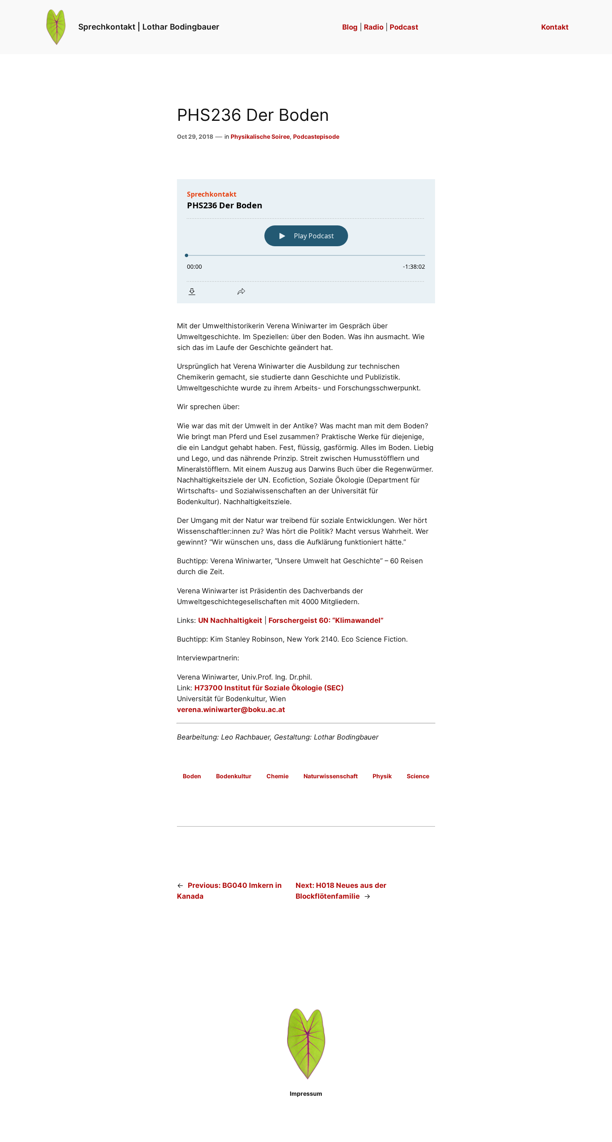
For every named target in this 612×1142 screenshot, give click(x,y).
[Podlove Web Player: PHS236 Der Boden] (306, 241)
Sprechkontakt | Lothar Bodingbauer (148, 27)
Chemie (277, 776)
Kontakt (555, 27)
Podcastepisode (316, 136)
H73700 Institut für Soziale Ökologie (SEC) (269, 688)
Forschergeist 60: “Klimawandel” (326, 620)
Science (418, 776)
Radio (373, 27)
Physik (382, 776)
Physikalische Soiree (260, 136)
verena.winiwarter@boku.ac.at (231, 709)
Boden (192, 776)
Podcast (404, 27)
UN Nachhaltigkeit (230, 620)
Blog (350, 27)
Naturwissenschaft (331, 776)
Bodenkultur (233, 776)
